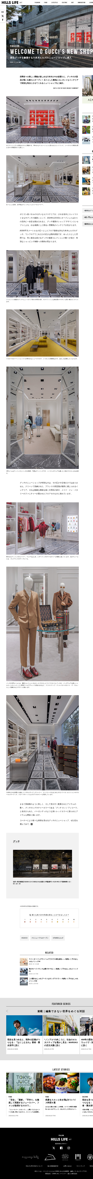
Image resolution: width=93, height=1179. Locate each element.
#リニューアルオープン (40, 938)
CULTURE (64, 2)
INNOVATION (81, 2)
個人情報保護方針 (53, 1166)
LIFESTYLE (54, 2)
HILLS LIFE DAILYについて (34, 1166)
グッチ (16, 841)
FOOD (45, 2)
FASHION (37, 2)
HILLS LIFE (12, 2)
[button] (7, 1011)
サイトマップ (81, 1166)
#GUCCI (24, 938)
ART (72, 2)
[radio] (25, 921)
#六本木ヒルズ (58, 938)
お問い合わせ (67, 1166)
